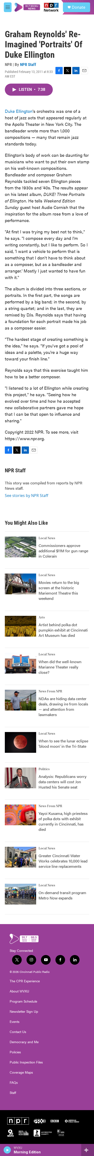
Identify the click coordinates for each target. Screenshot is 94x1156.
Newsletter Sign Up (24, 1011)
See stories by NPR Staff (26, 495)
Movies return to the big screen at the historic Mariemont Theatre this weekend (59, 590)
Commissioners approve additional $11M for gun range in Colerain (63, 551)
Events (15, 1022)
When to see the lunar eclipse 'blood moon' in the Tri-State (63, 743)
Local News (47, 538)
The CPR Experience (25, 981)
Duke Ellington (19, 111)
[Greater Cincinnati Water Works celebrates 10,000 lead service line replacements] (20, 857)
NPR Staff (28, 64)
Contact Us (18, 1032)
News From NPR (50, 691)
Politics (44, 769)
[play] (7, 1150)
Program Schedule (23, 1001)
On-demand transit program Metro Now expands (62, 895)
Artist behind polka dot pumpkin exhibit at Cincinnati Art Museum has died (63, 630)
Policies (15, 1052)
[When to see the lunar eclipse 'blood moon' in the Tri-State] (20, 742)
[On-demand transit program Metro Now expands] (20, 894)
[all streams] (87, 1150)
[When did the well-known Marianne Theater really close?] (20, 663)
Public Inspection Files (26, 1062)
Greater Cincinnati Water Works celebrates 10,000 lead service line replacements (63, 861)
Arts (42, 617)
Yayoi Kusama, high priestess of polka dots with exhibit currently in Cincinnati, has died (63, 821)
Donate (78, 7)
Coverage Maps (21, 1072)
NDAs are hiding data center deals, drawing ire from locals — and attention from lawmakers (63, 706)
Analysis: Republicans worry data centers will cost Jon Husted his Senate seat (63, 782)
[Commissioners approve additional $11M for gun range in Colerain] (20, 547)
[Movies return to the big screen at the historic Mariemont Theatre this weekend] (20, 584)
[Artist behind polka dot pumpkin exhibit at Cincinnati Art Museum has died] (20, 626)
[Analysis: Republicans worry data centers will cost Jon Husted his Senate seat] (20, 778)
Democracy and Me (24, 1042)
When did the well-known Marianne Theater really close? (60, 667)
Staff (13, 1093)
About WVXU (19, 991)
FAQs (14, 1082)
